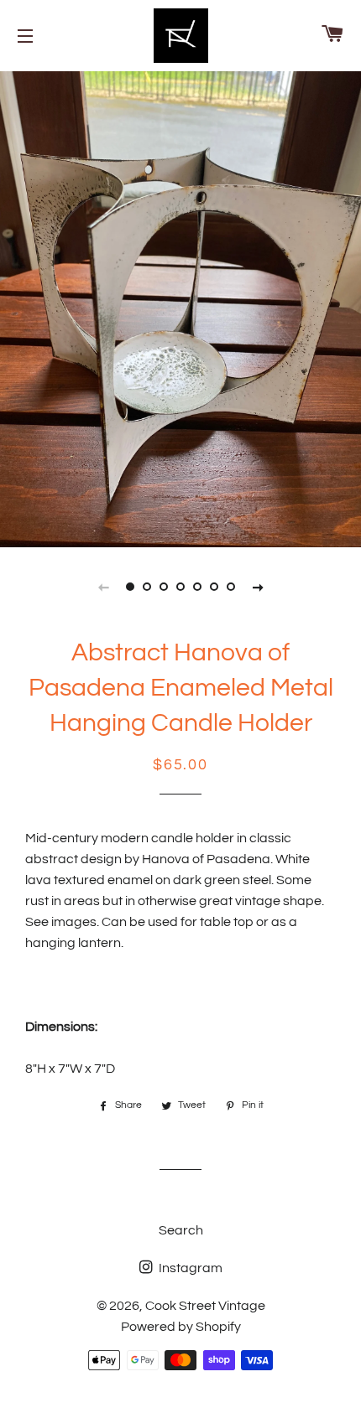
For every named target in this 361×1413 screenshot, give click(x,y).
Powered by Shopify (181, 1326)
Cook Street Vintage (205, 1305)
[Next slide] (257, 586)
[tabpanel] (180, 307)
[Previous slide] (103, 586)
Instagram (189, 1268)
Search (181, 1230)
